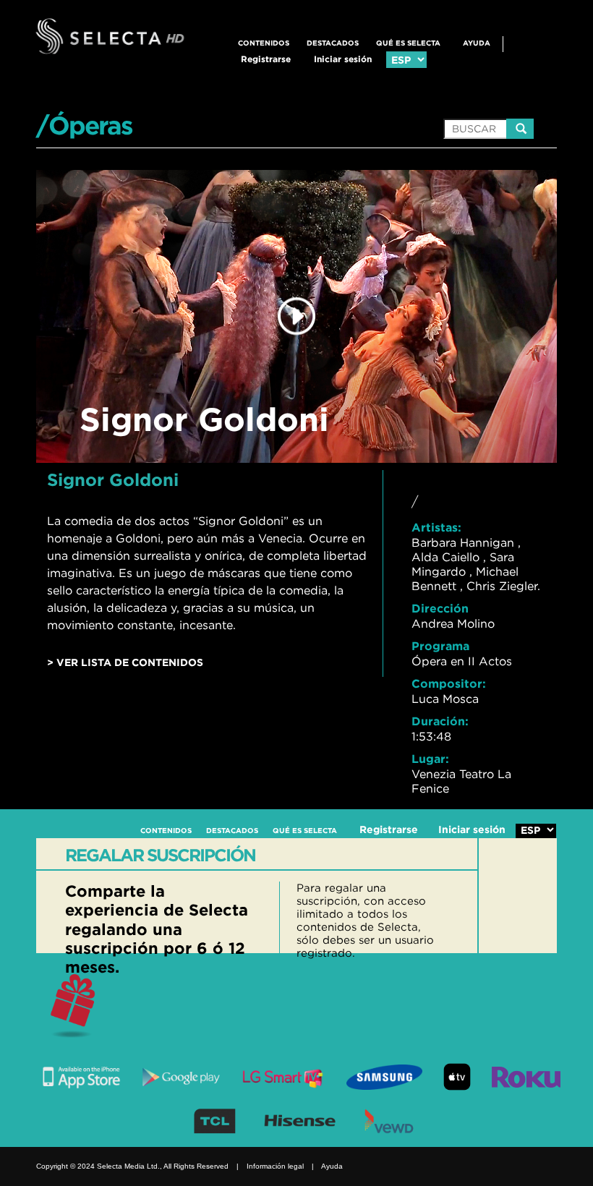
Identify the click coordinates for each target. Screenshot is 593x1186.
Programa (440, 645)
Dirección (440, 608)
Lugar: (430, 758)
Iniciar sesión (343, 59)
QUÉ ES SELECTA (408, 43)
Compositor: (448, 683)
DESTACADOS (333, 43)
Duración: (440, 721)
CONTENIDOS (263, 43)
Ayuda (476, 43)
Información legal (275, 1166)
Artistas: (436, 527)
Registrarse (266, 59)
